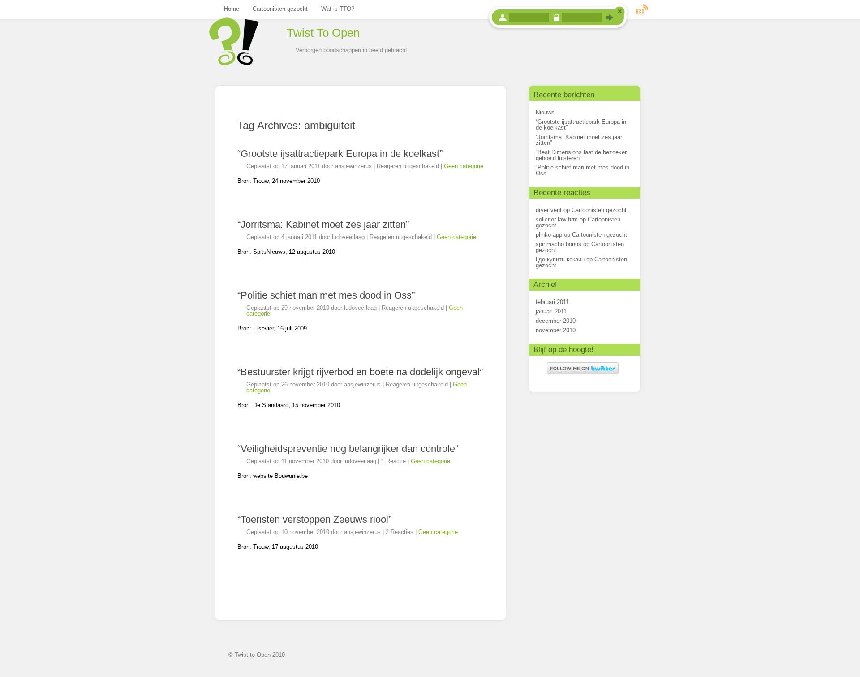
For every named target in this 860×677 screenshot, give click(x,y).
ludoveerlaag (348, 237)
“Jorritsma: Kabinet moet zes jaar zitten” (323, 224)
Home (231, 8)
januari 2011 (551, 311)
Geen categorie (463, 166)
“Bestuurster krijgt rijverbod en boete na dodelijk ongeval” (360, 372)
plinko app (549, 234)
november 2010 (556, 330)
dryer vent (549, 210)
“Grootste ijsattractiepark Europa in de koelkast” (340, 153)
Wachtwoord (556, 17)
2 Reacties (399, 532)
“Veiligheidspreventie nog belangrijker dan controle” (347, 448)
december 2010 (556, 320)
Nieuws (545, 112)
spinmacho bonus (558, 244)
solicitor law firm (557, 219)
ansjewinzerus (353, 166)
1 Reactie (393, 461)
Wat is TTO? (337, 8)
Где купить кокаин (560, 259)
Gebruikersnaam (503, 17)
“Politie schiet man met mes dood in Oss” (326, 295)
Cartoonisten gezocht (280, 8)
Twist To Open (323, 32)
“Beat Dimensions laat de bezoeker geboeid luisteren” (581, 155)
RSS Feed (642, 10)
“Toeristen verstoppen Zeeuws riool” (314, 519)
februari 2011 (552, 302)
